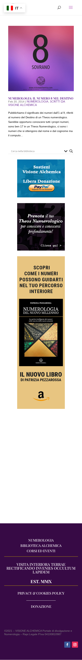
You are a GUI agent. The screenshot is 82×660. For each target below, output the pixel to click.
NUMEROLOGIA (37, 101)
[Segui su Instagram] (75, 645)
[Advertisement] (41, 468)
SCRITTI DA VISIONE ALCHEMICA (36, 103)
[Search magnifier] (71, 151)
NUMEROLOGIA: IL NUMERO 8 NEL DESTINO (40, 98)
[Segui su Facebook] (67, 645)
